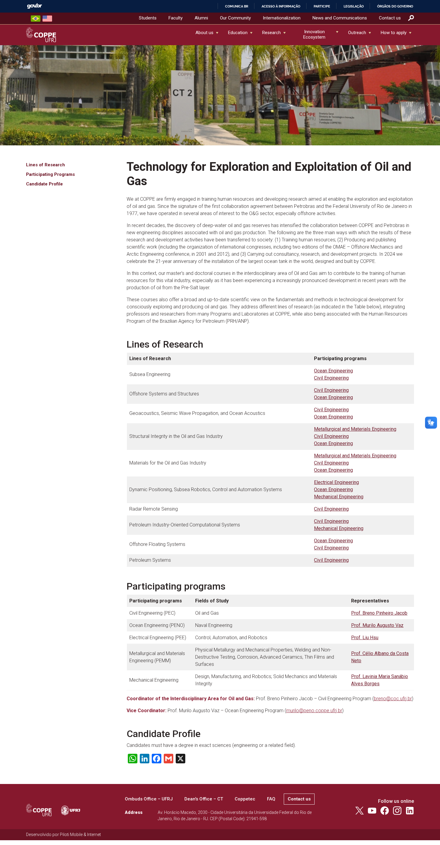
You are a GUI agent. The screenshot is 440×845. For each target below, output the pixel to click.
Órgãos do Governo (395, 6)
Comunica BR (236, 6)
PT (35, 18)
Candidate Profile (44, 184)
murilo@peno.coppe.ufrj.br (314, 710)
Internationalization (282, 18)
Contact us (390, 18)
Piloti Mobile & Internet (80, 834)
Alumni (201, 18)
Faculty (176, 18)
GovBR (34, 6)
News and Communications (339, 18)
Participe (322, 6)
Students (148, 18)
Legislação (354, 6)
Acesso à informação (281, 6)
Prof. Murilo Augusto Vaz (377, 625)
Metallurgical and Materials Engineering (355, 429)
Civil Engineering (331, 378)
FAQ (271, 799)
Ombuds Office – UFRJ (149, 799)
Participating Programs (50, 174)
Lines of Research (45, 165)
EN (47, 18)
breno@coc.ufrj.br (393, 698)
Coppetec (245, 799)
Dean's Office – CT (203, 799)
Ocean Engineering (333, 371)
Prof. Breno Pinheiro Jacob (379, 613)
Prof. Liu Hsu (364, 637)
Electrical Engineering (336, 482)
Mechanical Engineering (338, 497)
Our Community (235, 18)
